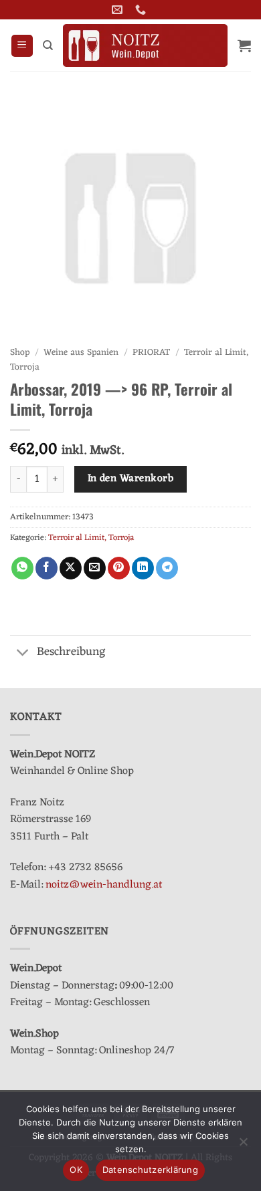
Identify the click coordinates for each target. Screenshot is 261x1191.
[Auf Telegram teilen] (167, 568)
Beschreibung (71, 652)
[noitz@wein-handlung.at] (119, 9)
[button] (22, 46)
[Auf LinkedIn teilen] (143, 568)
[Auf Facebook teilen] (46, 568)
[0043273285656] (142, 9)
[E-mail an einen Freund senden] (95, 568)
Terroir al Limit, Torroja (91, 537)
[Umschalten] (23, 653)
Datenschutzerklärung (150, 1169)
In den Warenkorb (130, 478)
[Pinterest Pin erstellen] (119, 568)
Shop (19, 352)
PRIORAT (151, 352)
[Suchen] (48, 45)
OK (76, 1169)
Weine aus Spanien (81, 352)
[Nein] (243, 1145)
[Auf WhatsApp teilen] (22, 568)
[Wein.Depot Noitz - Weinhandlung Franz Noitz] (145, 45)
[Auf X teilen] (71, 568)
